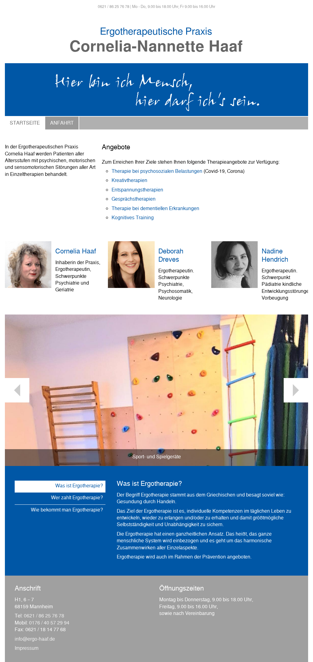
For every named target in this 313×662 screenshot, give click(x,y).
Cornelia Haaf (75, 252)
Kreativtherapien (129, 181)
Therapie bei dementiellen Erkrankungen (155, 209)
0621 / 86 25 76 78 (44, 616)
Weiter (296, 390)
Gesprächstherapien (134, 199)
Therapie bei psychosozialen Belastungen (157, 172)
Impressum (27, 649)
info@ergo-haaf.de (35, 639)
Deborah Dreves (170, 256)
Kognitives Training (133, 218)
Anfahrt (62, 123)
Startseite (25, 123)
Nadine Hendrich (275, 256)
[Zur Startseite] (156, 59)
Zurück (17, 390)
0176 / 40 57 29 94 (49, 623)
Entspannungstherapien (137, 190)
